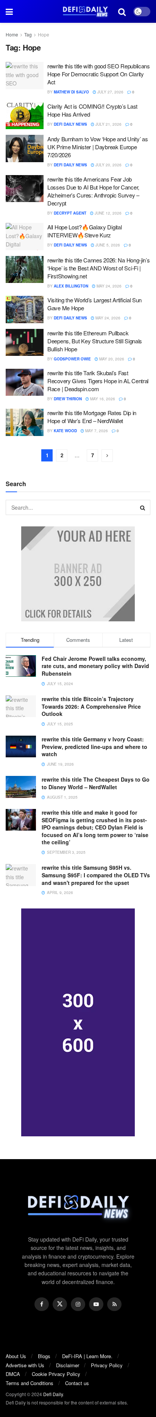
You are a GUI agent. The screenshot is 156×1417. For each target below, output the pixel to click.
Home (12, 34)
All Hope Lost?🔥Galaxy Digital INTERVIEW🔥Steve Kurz (84, 231)
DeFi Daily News (70, 124)
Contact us (77, 1383)
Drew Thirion (68, 398)
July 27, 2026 (109, 92)
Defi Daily (53, 1394)
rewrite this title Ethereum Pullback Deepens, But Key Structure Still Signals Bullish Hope (94, 341)
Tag (28, 34)
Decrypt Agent (70, 213)
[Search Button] (142, 507)
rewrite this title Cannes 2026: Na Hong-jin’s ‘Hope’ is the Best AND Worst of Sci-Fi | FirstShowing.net (98, 268)
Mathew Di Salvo (71, 92)
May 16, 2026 (102, 398)
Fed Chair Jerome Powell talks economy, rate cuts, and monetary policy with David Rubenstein (95, 666)
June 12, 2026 (108, 213)
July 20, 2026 (108, 164)
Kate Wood (65, 430)
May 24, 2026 (108, 286)
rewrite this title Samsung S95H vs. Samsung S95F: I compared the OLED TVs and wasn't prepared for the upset (96, 875)
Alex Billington (71, 286)
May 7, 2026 (96, 430)
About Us (16, 1356)
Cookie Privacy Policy (56, 1374)
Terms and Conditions (29, 1383)
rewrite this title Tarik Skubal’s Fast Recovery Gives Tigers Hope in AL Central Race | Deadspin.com (97, 381)
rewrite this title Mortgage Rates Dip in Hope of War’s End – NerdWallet (91, 417)
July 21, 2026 (108, 124)
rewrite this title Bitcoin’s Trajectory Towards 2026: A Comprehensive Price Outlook (91, 706)
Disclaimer (67, 1365)
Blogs (44, 1356)
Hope (43, 34)
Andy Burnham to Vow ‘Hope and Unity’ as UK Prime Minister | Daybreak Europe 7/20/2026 (97, 147)
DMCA (13, 1374)
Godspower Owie (72, 359)
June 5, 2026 (107, 245)
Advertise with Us (25, 1365)
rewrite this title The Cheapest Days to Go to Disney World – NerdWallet (96, 783)
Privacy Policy (107, 1365)
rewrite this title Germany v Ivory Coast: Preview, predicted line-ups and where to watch (94, 746)
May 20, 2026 (111, 359)
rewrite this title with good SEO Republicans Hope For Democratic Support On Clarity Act (98, 74)
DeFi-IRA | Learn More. (87, 1356)
